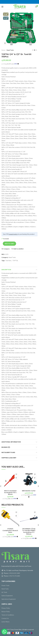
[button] (16, 478)
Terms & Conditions (8, 615)
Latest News (6, 622)
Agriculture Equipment (9, 599)
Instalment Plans (8, 452)
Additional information (11, 442)
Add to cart (9, 243)
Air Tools (4, 592)
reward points (13, 234)
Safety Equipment (7, 595)
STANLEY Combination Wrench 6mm (10, 530)
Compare (6, 249)
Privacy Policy (6, 608)
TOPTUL (15, 260)
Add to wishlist (18, 249)
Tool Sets (8, 260)
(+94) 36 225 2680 (14, 573)
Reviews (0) (6, 447)
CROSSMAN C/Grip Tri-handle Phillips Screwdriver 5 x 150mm (28, 531)
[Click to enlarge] (5, 43)
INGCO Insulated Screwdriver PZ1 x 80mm (10, 492)
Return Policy (6, 611)
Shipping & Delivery (9, 458)
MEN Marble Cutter (29, 491)
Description (6, 270)
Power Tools (5, 585)
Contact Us (5, 618)
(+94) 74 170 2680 (14, 576)
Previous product (33, 50)
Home (3, 50)
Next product (37, 50)
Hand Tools (10, 50)
